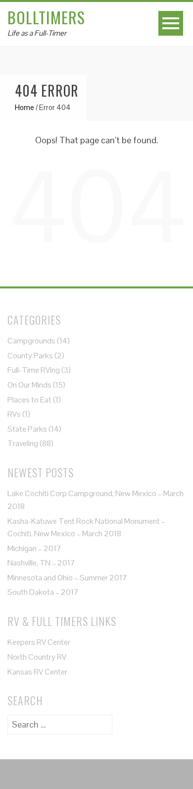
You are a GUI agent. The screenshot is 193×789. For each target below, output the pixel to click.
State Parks (27, 429)
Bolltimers (46, 17)
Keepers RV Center (38, 642)
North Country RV (36, 657)
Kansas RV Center (37, 672)
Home (24, 107)
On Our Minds (29, 385)
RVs (14, 414)
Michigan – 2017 (34, 548)
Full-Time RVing (33, 370)
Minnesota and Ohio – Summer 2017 (67, 577)
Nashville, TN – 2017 (41, 563)
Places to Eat (29, 399)
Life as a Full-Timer (36, 33)
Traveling (22, 443)
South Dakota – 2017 (43, 592)
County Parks (30, 355)
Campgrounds (31, 341)
